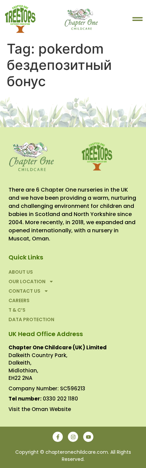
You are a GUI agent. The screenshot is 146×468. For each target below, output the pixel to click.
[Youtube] (88, 437)
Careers (19, 300)
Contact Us (24, 291)
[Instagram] (73, 437)
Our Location (26, 281)
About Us (20, 272)
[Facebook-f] (58, 437)
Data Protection (31, 319)
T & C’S (16, 310)
